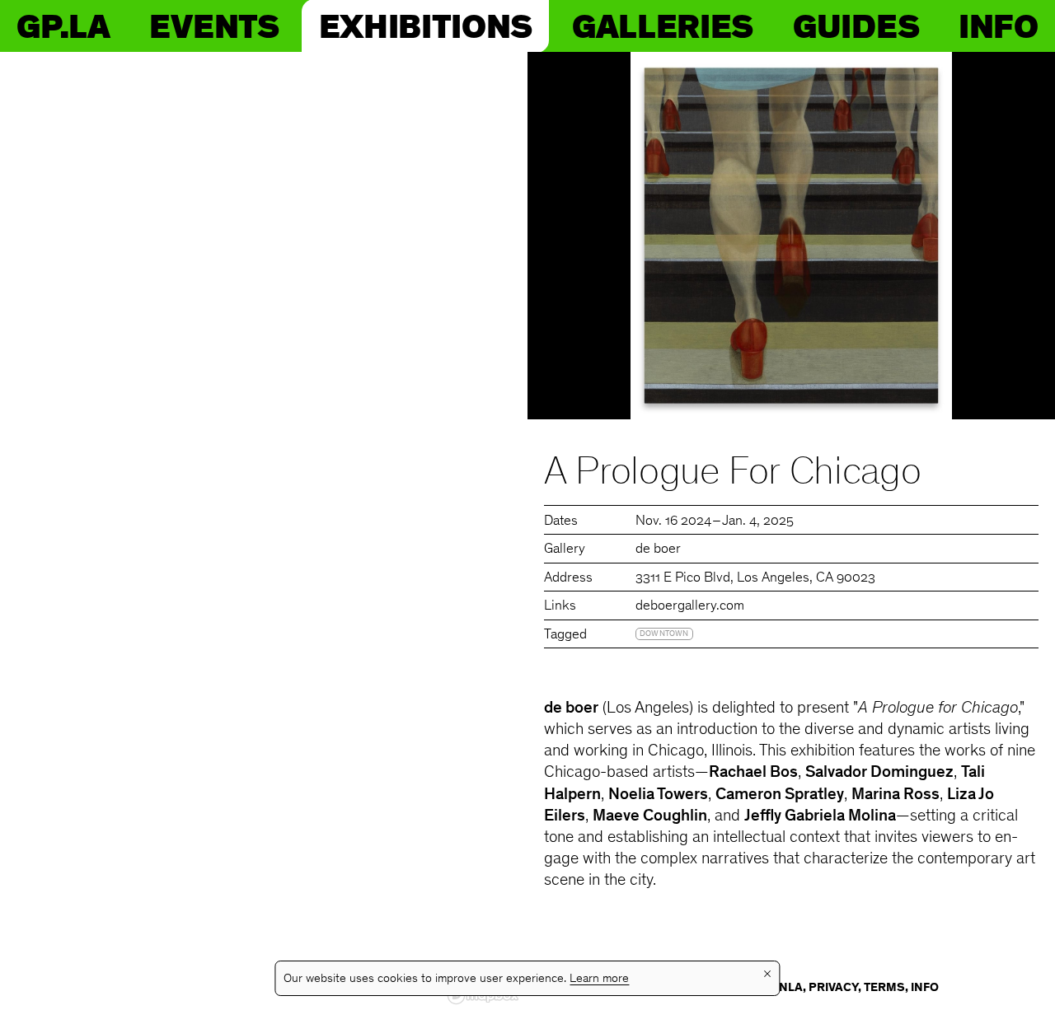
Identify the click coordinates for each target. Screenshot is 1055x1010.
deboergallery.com (689, 607)
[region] (264, 531)
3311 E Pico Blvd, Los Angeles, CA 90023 (755, 579)
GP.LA (63, 26)
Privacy (833, 988)
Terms (884, 988)
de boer (658, 550)
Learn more (599, 979)
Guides (856, 26)
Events (214, 26)
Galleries (662, 26)
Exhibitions (426, 26)
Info (999, 26)
